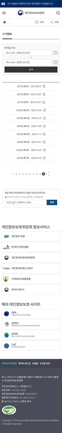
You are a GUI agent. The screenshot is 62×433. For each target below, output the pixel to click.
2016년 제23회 (22, 110)
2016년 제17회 (23, 158)
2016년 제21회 (23, 126)
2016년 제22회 (23, 118)
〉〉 (49, 174)
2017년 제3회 (23, 86)
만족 (17, 197)
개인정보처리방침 (9, 363)
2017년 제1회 (22, 102)
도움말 (35, 363)
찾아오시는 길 (24, 363)
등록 (52, 202)
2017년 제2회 (23, 94)
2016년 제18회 (22, 150)
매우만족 (10, 197)
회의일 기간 (10, 47)
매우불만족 (39, 197)
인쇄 (42, 22)
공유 (57, 22)
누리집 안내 (45, 363)
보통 (23, 197)
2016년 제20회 (23, 134)
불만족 (30, 197)
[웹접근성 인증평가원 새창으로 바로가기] (31, 411)
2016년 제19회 (23, 142)
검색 (31, 69)
